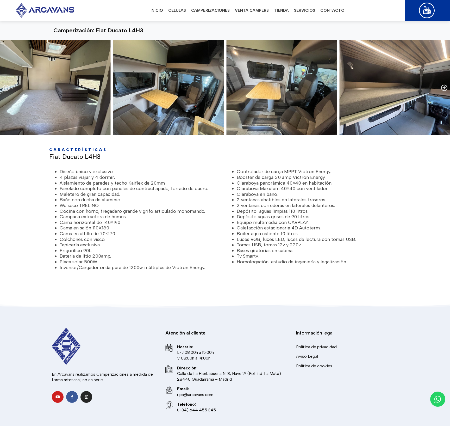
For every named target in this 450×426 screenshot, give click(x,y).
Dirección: (187, 368)
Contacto (332, 10)
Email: (183, 388)
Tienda (281, 10)
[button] (6, 87)
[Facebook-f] (72, 397)
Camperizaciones (210, 10)
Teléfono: (186, 404)
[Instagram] (86, 397)
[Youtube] (58, 397)
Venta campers (252, 10)
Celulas (177, 10)
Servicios (304, 10)
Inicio (157, 10)
